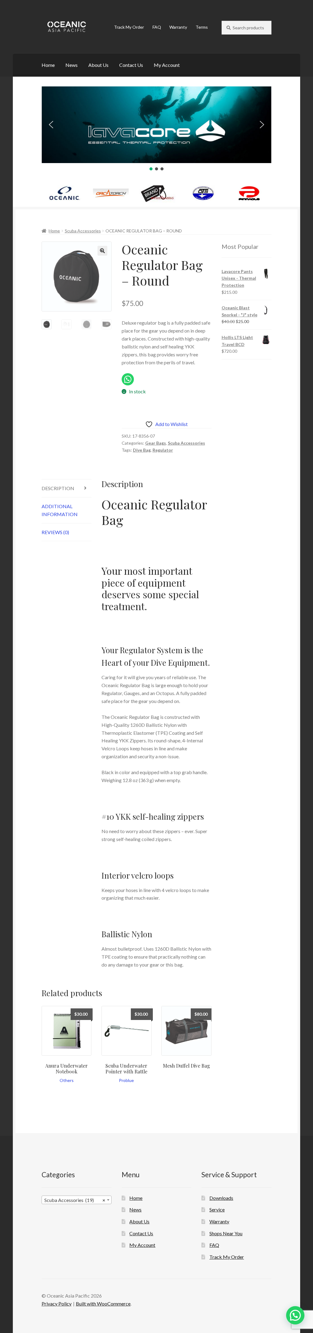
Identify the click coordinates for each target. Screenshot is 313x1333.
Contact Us (131, 65)
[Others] (157, 193)
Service (217, 1209)
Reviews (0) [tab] (55, 532)
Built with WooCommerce (103, 1303)
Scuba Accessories (83, 230)
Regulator (163, 450)
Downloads (221, 1198)
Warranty (178, 27)
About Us (98, 65)
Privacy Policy (57, 1303)
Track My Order (129, 27)
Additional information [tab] (60, 510)
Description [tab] (58, 488)
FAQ (157, 27)
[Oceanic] (65, 193)
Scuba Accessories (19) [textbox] (74, 1200)
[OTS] (203, 193)
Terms (202, 27)
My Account (167, 65)
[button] (51, 124)
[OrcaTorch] (111, 193)
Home (48, 65)
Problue (126, 1080)
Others (67, 1080)
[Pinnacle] (249, 193)
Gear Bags (155, 443)
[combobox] (77, 1200)
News (71, 65)
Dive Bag (142, 450)
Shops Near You (225, 1233)
